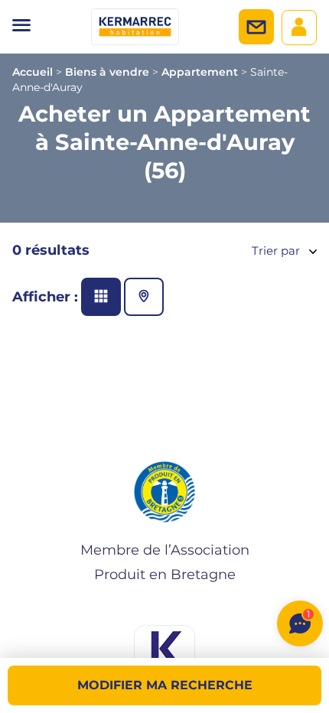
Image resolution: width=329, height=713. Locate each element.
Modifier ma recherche (164, 685)
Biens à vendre (107, 72)
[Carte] (144, 297)
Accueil (32, 72)
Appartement (199, 72)
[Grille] (101, 297)
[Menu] (21, 27)
